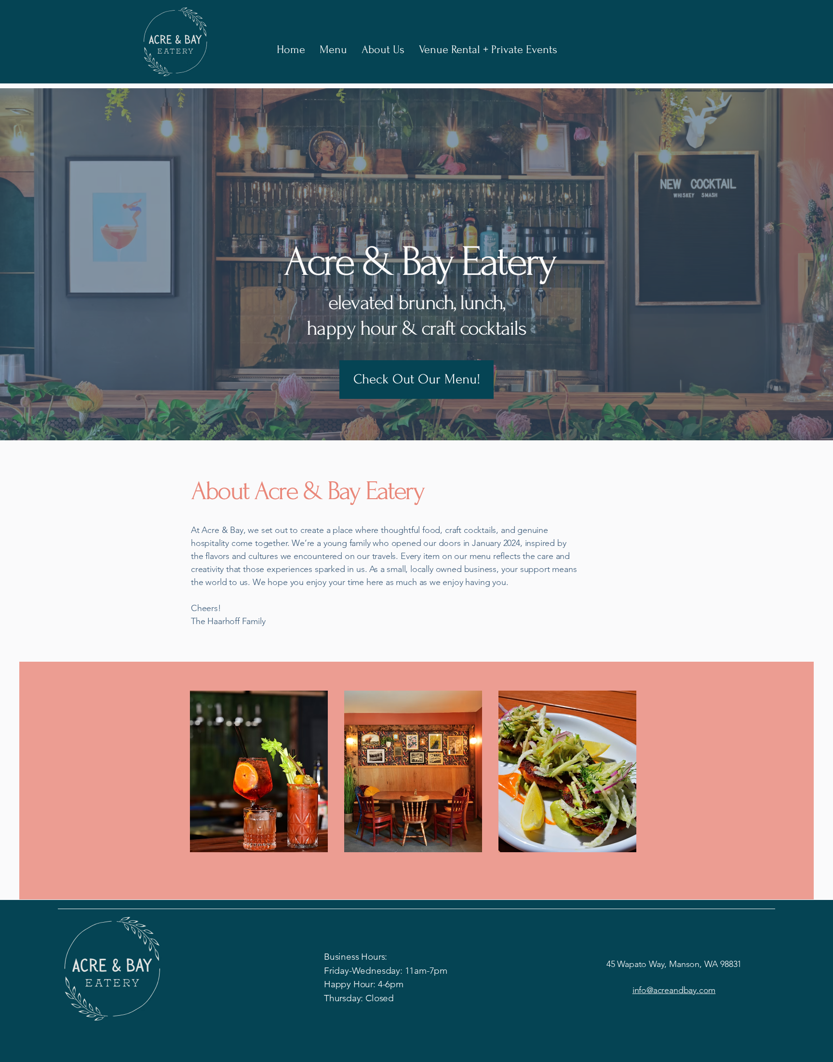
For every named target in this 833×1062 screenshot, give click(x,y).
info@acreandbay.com (674, 990)
